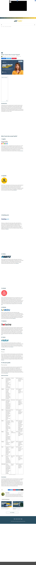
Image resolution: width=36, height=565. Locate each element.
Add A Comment (12, 512)
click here (21, 150)
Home (1, 26)
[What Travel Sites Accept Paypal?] (12, 67)
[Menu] (1, 24)
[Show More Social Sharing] (17, 58)
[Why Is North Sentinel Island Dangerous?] (18, 504)
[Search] (34, 25)
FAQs (3, 26)
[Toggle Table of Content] (6, 100)
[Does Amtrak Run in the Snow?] (6, 504)
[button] (9, 0)
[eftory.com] (18, 21)
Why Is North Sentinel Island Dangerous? (16, 508)
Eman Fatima (4, 56)
